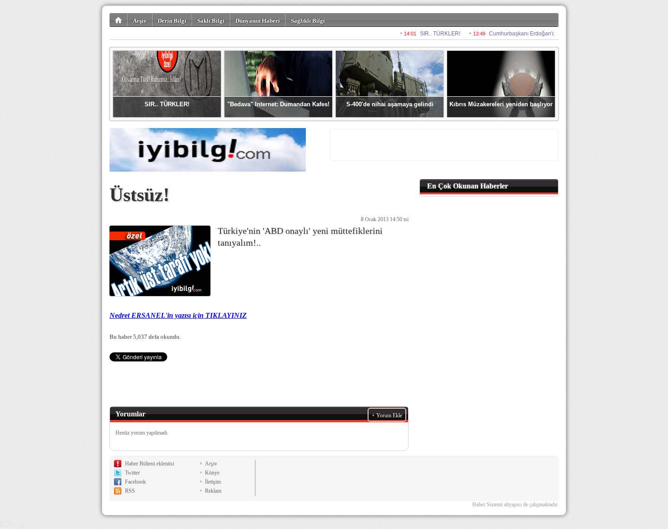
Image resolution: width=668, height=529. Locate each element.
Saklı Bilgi (210, 20)
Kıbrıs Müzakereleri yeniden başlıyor (501, 104)
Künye (212, 473)
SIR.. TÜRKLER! (167, 104)
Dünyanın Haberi (257, 20)
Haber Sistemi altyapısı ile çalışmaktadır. (515, 504)
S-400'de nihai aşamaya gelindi (390, 104)
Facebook (135, 482)
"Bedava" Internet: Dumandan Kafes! (278, 104)
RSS (130, 491)
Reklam (213, 491)
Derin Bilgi (172, 20)
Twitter (132, 473)
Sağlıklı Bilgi (308, 20)
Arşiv (140, 20)
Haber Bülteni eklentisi (149, 463)
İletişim (213, 482)
